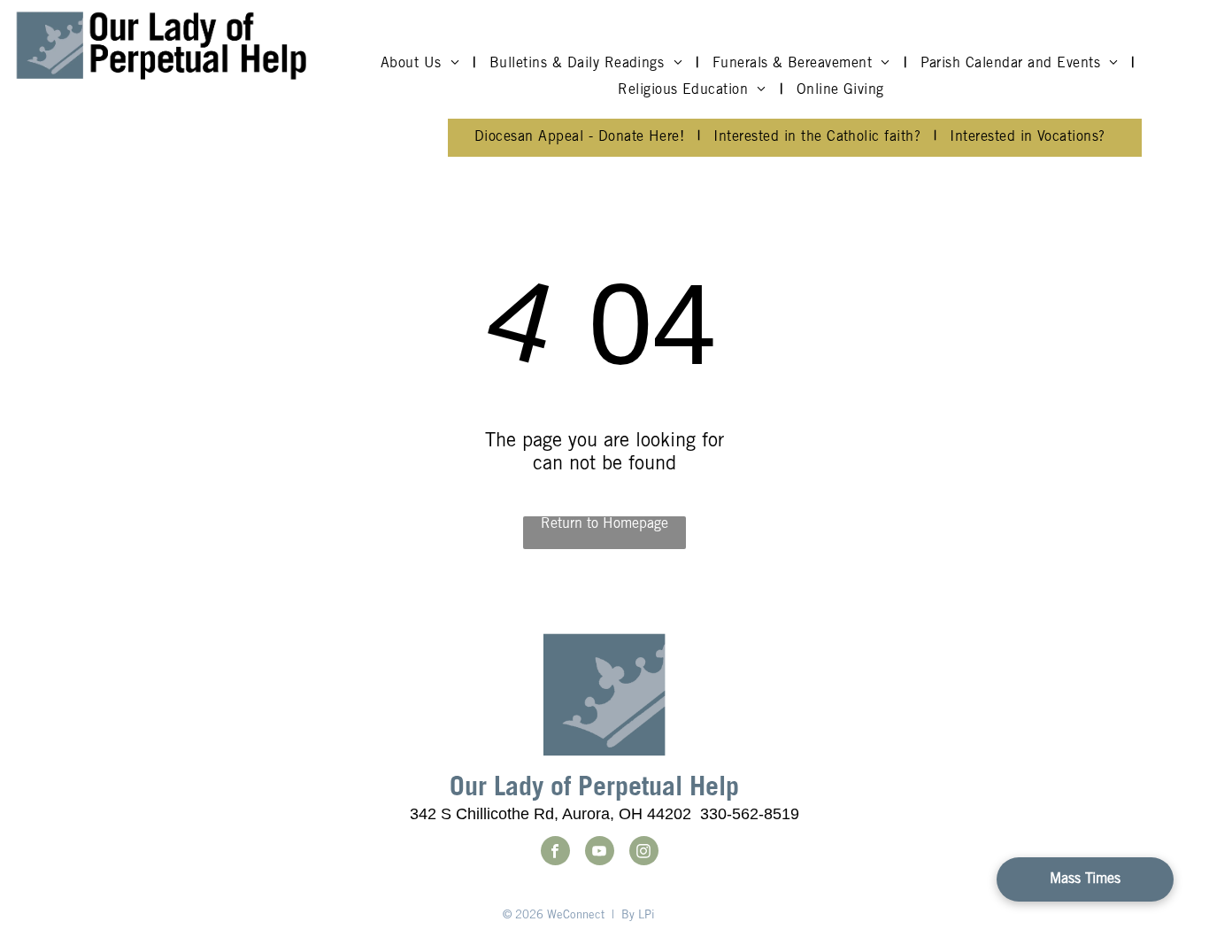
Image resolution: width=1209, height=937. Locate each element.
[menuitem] (421, 63)
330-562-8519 (749, 814)
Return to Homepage (604, 524)
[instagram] (643, 853)
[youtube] (599, 853)
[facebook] (555, 853)
